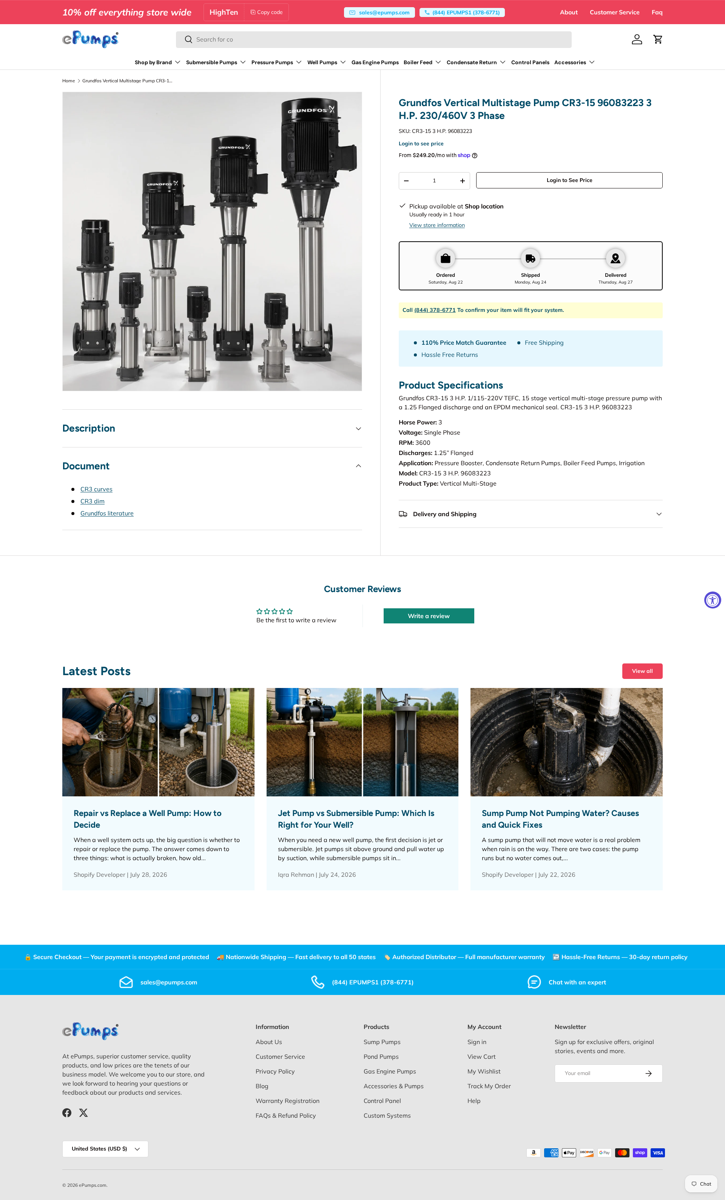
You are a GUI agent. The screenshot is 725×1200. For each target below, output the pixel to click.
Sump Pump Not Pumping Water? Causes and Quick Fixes (560, 819)
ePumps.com (92, 1185)
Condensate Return (472, 62)
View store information (437, 225)
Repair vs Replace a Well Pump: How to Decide (148, 819)
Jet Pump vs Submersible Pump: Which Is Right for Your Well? (356, 819)
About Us (269, 1042)
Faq (657, 12)
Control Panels (530, 62)
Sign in (476, 1042)
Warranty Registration (287, 1100)
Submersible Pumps (211, 62)
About (569, 12)
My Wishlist (484, 1071)
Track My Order (489, 1086)
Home (68, 81)
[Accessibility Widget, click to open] (712, 600)
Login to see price (421, 143)
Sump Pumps (382, 1042)
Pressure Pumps (272, 62)
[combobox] (374, 39)
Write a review (429, 616)
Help (474, 1100)
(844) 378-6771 (435, 310)
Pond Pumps (381, 1056)
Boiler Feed (418, 62)
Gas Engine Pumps (375, 62)
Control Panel (382, 1100)
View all (642, 671)
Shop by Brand (153, 62)
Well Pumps (322, 62)
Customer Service (615, 12)
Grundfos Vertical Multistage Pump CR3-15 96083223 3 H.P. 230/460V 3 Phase (127, 81)
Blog (262, 1086)
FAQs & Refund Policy (286, 1115)
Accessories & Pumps (394, 1086)
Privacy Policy (275, 1071)
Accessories (570, 62)
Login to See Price (569, 180)
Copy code (270, 12)
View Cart (481, 1056)
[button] (658, 39)
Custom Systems (387, 1115)
